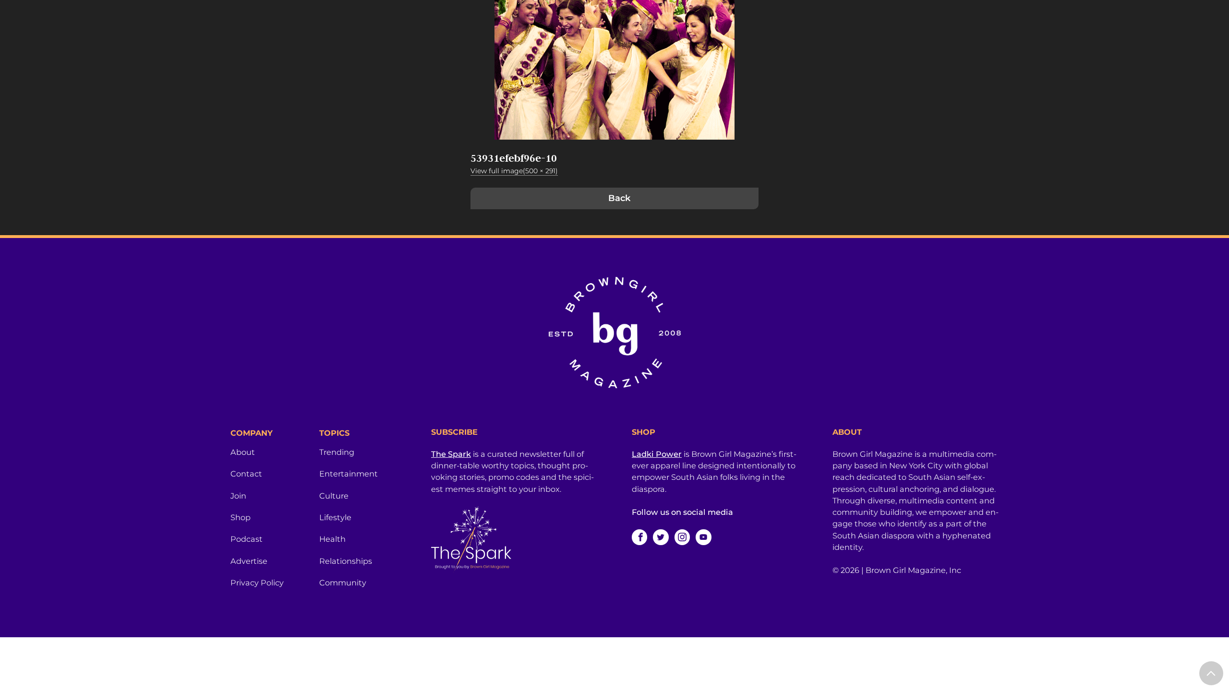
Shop (240, 517)
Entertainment (348, 473)
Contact (246, 473)
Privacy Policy (257, 582)
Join (238, 495)
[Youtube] (703, 537)
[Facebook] (639, 537)
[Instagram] (682, 537)
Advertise (248, 561)
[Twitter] (660, 537)
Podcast (246, 539)
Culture (334, 495)
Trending (336, 452)
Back (619, 198)
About (242, 452)
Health (332, 539)
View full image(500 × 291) (514, 171)
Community (342, 582)
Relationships (345, 561)
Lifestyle (335, 517)
